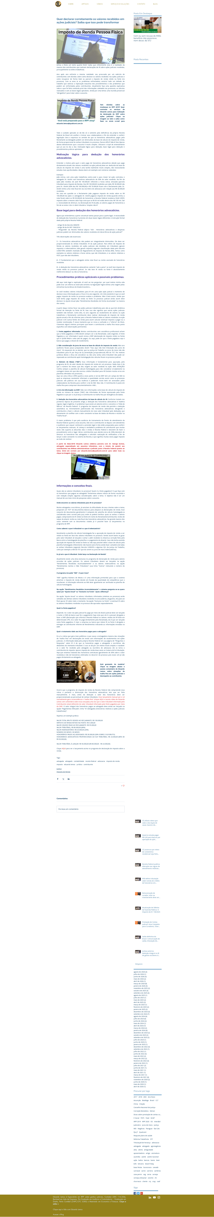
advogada (60, 761)
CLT (157, 1100)
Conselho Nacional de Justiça (144, 1107)
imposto (60, 764)
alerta (140, 1150)
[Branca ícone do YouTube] (154, 1197)
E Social (136, 1118)
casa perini (138, 1174)
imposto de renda (113, 761)
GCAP (153, 1118)
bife (135, 1164)
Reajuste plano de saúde (143, 1136)
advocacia (101, 761)
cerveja (155, 1174)
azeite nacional (153, 1157)
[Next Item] (158, 25)
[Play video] (76, 672)
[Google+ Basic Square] (141, 1193)
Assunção (137, 1100)
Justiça (59, 769)
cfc (156, 1178)
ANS (145, 1097)
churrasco (137, 1181)
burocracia (147, 1167)
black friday (149, 1164)
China (136, 1104)
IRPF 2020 (145, 1121)
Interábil (157, 1121)
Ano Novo (151, 1097)
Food (147, 1118)
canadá (155, 1167)
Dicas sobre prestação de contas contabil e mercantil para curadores (148, 1114)
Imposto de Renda (63, 772)
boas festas (138, 1167)
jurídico (79, 764)
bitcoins (141, 1164)
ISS (152, 1121)
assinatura (155, 1153)
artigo (148, 1153)
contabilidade (79, 761)
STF (151, 1139)
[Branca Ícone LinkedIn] (150, 1197)
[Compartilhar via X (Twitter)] (63, 779)
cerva (149, 1174)
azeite (144, 1157)
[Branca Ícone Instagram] (158, 1197)
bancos (146, 1160)
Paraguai (149, 1128)
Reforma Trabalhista (141, 1139)
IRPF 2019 (137, 1121)
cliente (144, 1181)
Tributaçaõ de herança (142, 1143)
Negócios (141, 1128)
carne (143, 1171)
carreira (150, 1171)
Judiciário (137, 1125)
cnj (150, 1181)
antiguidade (148, 1150)
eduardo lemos (69, 764)
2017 (135, 1097)
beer (158, 1160)
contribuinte (88, 764)
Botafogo (145, 1100)
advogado (68, 761)
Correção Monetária (141, 1111)
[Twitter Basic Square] (138, 1193)
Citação (142, 1104)
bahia (140, 1160)
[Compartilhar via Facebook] (58, 779)
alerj (135, 1150)
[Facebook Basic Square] (135, 1193)
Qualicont (142, 1132)
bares (153, 1160)
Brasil (152, 1100)
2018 (140, 1097)
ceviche (150, 1178)
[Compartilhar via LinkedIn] (69, 779)
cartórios (157, 1171)
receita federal (90, 761)
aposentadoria (139, 1153)
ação (135, 1160)
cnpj (154, 1181)
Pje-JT (136, 1132)
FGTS (142, 1118)
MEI (135, 1128)
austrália (137, 1157)
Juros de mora (147, 1125)
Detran (152, 1111)
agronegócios (156, 1146)
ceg (144, 1174)
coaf (158, 1181)
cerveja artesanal (140, 1178)
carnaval (137, 1171)
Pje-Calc (157, 1128)
